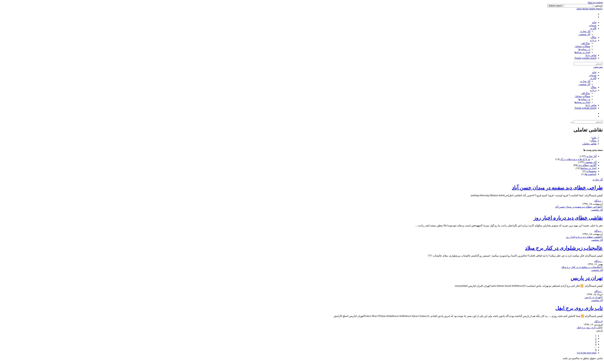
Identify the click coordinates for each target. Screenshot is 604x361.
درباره (593, 90)
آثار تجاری (585, 81)
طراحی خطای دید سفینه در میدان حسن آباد (557, 187)
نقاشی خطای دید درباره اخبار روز (568, 218)
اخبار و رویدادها (582, 102)
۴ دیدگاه (598, 321)
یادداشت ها (590, 174)
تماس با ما (591, 105)
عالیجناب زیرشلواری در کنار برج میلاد (564, 248)
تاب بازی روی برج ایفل (579, 308)
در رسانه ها (584, 99)
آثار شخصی (584, 84)
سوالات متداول (582, 96)
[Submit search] (571, 122)
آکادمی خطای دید (587, 165)
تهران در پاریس (587, 278)
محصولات (591, 171)
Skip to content (595, 2)
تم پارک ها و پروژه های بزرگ (575, 159)
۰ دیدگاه (598, 201)
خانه (594, 72)
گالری (593, 78)
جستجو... (598, 5)
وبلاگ (593, 87)
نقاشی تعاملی (589, 143)
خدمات (592, 75)
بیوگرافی (585, 93)
